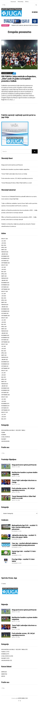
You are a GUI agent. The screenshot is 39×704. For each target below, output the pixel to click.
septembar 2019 (5, 410)
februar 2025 (4, 278)
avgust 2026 (4, 238)
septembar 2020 (5, 394)
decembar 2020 (5, 388)
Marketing (20, 1)
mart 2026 (4, 249)
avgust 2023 (4, 317)
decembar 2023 (5, 309)
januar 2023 (4, 333)
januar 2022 (4, 359)
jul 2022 (3, 346)
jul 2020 (3, 399)
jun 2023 (3, 322)
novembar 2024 (5, 285)
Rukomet (3, 439)
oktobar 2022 (4, 339)
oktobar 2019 (4, 408)
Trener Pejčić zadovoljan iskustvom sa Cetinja (24, 25)
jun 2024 (3, 295)
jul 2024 (3, 293)
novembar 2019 (5, 405)
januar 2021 (4, 386)
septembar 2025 (5, 263)
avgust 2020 (4, 397)
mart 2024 (4, 302)
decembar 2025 (5, 256)
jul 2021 (3, 372)
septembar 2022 (5, 342)
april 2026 (4, 247)
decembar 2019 (5, 403)
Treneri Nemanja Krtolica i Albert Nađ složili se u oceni (16, 183)
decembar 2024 (5, 282)
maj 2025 (3, 271)
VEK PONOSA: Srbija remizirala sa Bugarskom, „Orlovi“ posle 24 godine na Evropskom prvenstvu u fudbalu (18, 78)
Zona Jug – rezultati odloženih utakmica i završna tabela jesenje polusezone (25, 544)
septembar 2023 (5, 315)
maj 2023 (3, 324)
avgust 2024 (4, 291)
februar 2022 (4, 357)
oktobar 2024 (4, 287)
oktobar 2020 (4, 392)
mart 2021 (4, 381)
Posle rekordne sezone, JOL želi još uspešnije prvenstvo (17, 178)
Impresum (13, 1)
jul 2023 (3, 320)
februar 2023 (4, 331)
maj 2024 (3, 298)
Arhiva (26, 1)
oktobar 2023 (4, 313)
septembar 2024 (5, 289)
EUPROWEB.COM (23, 698)
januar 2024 (4, 306)
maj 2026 (3, 245)
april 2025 (4, 274)
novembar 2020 (5, 390)
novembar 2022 (5, 337)
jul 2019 (3, 414)
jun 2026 (3, 243)
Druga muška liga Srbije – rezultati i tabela (13, 430)
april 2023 (4, 326)
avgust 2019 (4, 412)
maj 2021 (3, 377)
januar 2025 (4, 280)
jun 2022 (3, 348)
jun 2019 (3, 416)
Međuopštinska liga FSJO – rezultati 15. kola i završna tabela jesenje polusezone (25, 527)
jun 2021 (3, 375)
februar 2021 (4, 383)
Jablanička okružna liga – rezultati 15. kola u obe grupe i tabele (24, 536)
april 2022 (4, 353)
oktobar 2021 (4, 366)
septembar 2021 (5, 368)
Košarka (3, 434)
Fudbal (3, 432)
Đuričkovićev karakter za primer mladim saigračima (15, 169)
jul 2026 (3, 241)
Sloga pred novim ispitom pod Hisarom (12, 165)
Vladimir (3, 224)
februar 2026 (4, 252)
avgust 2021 (4, 370)
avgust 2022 (4, 344)
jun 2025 (3, 269)
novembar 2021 (5, 364)
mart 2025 (4, 276)
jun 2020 (3, 401)
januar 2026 (4, 254)
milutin (3, 210)
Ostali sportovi (5, 437)
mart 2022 (4, 355)
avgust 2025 (4, 265)
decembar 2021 (5, 361)
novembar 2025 (5, 258)
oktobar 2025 (4, 260)
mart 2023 (4, 328)
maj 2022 (3, 350)
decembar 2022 (5, 335)
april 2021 (4, 379)
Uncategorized (5, 441)
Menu (35, 12)
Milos (2, 217)
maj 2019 (3, 419)
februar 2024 (4, 304)
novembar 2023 (5, 311)
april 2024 (4, 300)
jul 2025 (3, 267)
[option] (24, 25)
